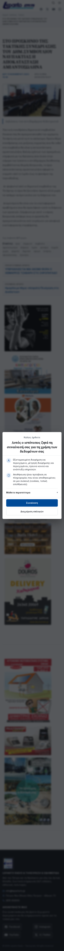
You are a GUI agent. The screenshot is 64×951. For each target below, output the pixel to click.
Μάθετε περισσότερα (18, 492)
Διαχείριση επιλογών (32, 511)
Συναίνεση (32, 503)
